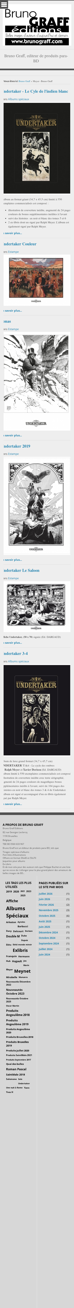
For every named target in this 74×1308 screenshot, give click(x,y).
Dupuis (24, 940)
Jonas (6, 321)
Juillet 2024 (45, 949)
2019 (9, 891)
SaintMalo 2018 (15, 1074)
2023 (28, 891)
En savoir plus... (11, 233)
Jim (25, 960)
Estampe (13, 251)
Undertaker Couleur (18, 244)
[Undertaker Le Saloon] (36, 606)
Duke (24, 935)
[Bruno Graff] (37, 24)
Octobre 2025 (47, 915)
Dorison (29, 931)
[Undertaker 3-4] (36, 710)
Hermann (24, 956)
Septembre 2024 (49, 943)
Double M (13, 936)
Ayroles (21, 922)
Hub (8, 961)
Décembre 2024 (48, 932)
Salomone (11, 1079)
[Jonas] (36, 381)
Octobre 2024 (47, 938)
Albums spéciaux (18, 99)
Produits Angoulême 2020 (18, 1031)
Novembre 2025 (48, 910)
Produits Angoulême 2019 (17, 1022)
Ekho (8, 944)
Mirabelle (11, 977)
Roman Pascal (16, 1069)
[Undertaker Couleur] (36, 280)
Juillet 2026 (45, 893)
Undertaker (24, 1083)
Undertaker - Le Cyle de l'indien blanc (34, 91)
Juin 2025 (44, 926)
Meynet (22, 971)
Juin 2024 (44, 954)
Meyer (9, 969)
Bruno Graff (24, 81)
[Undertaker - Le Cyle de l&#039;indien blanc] (36, 148)
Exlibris (20, 950)
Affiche (12, 901)
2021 (22, 891)
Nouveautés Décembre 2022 (18, 983)
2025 (23, 895)
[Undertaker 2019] (36, 505)
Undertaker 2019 (15, 446)
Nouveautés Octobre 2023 (15, 991)
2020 (16, 891)
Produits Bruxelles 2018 (19, 1037)
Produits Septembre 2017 (18, 1059)
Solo (20, 1079)
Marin (26, 965)
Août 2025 (45, 921)
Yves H (9, 1092)
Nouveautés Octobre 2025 (17, 1000)
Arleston (11, 922)
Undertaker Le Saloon (20, 570)
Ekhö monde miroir (22, 944)
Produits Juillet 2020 (17, 1050)
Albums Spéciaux (17, 912)
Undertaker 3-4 (14, 653)
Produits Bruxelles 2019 (17, 1043)
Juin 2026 (44, 899)
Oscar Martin (12, 1005)
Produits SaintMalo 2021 (19, 1055)
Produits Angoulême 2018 (18, 1013)
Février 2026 (46, 904)
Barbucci (23, 926)
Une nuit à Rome (14, 1087)
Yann (26, 1087)
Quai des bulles (15, 1064)
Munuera (23, 977)
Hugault (17, 961)
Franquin (11, 956)
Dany (9, 930)
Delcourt (18, 931)
